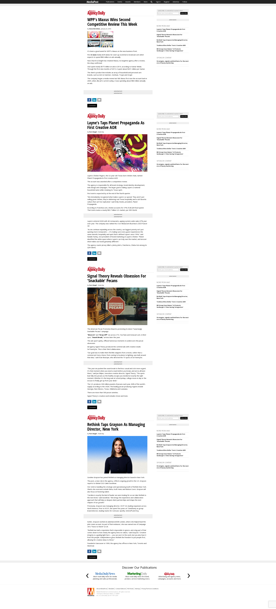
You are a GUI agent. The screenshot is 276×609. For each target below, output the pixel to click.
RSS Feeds (130, 589)
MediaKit (111, 589)
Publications (110, 2)
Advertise (176, 2)
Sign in (158, 2)
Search (151, 2)
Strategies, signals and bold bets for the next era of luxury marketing (173, 62)
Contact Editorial (121, 589)
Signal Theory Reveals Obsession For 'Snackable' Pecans (169, 35)
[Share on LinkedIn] (94, 100)
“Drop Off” (103, 335)
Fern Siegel (93, 132)
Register (166, 2)
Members (137, 2)
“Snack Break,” (98, 337)
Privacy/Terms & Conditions (150, 589)
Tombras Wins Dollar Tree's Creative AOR (171, 45)
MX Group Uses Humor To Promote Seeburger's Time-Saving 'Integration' (170, 50)
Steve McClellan (94, 29)
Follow (184, 2)
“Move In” (91, 335)
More (145, 2)
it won (93, 55)
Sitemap (137, 589)
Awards (128, 2)
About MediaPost (101, 589)
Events (120, 2)
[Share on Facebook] (89, 100)
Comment (92, 106)
